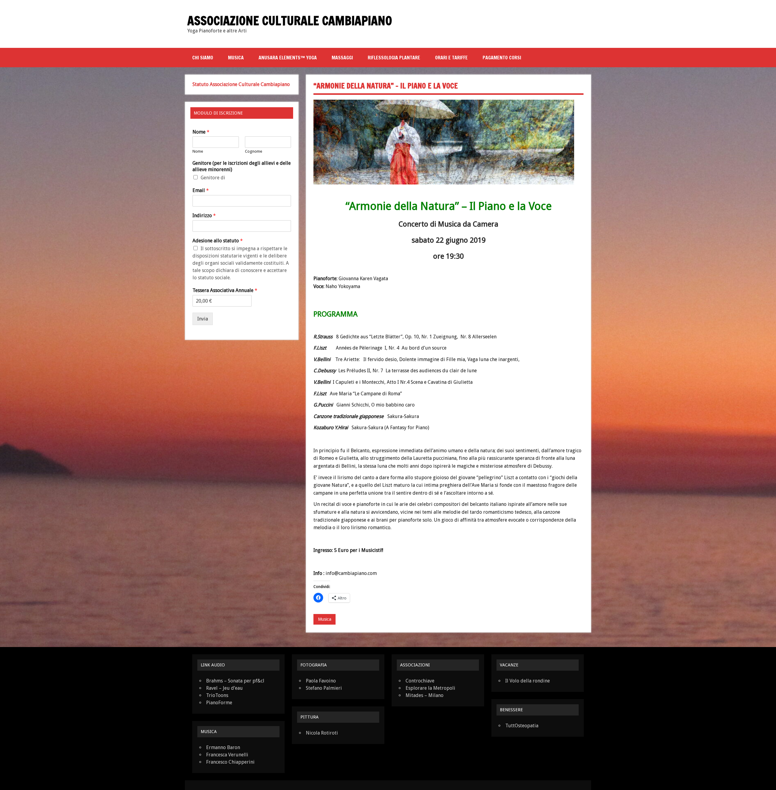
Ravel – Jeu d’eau (224, 688)
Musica (236, 57)
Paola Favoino (321, 681)
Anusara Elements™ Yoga (288, 57)
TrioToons (217, 695)
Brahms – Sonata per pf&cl (235, 681)
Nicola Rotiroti (322, 733)
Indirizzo (204, 215)
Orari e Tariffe (451, 57)
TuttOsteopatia (521, 726)
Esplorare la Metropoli (430, 688)
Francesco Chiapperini (230, 762)
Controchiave (420, 681)
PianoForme (219, 702)
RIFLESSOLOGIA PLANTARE (394, 57)
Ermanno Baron (223, 747)
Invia (202, 319)
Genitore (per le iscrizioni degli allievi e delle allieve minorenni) (241, 166)
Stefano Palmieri (324, 688)
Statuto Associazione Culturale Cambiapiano (241, 84)
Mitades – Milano (424, 695)
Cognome (253, 151)
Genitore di (213, 178)
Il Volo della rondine (527, 681)
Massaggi (342, 57)
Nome (200, 132)
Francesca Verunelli (227, 755)
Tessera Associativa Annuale (224, 290)
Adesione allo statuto (217, 241)
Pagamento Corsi (502, 57)
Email (200, 190)
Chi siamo (202, 57)
